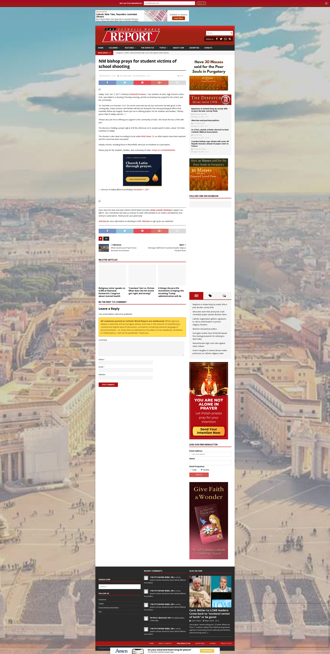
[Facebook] (216, 39)
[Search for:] (218, 33)
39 (208, 138)
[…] (207, 632)
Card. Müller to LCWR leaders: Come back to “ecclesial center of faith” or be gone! (209, 614)
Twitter (101, 603)
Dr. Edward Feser (199, 123)
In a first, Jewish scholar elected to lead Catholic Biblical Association (209, 130)
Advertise (194, 47)
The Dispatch (147, 47)
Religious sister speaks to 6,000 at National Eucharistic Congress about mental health (112, 292)
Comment (103, 340)
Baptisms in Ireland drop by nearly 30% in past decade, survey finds (209, 109)
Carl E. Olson (196, 620)
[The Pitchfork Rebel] (146, 578)
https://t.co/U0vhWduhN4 (163, 150)
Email (101, 367)
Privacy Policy (226, 643)
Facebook (102, 599)
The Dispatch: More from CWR (210, 100)
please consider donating (160, 210)
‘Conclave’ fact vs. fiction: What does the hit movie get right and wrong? (142, 291)
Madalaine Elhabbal (200, 114)
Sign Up (201, 3)
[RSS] (230, 39)
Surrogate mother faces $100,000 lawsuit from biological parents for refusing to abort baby (210, 336)
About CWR (178, 47)
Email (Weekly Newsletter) (109, 607)
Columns (113, 47)
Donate (208, 47)
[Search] (231, 33)
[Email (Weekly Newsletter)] (225, 39)
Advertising (200, 643)
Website (102, 374)
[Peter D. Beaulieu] (146, 619)
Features (129, 47)
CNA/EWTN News (137, 94)
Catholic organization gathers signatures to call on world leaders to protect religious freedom (209, 322)
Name (101, 359)
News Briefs (103, 53)
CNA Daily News (125, 76)
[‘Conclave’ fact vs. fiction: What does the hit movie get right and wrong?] (142, 275)
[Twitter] (221, 39)
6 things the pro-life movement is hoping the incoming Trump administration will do (171, 292)
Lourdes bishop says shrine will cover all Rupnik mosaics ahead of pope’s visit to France (210, 143)
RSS (100, 612)
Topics (162, 47)
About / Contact (165, 643)
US (106, 238)
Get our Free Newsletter (130, 3)
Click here (102, 221)
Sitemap (213, 643)
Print (181, 76)
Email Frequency (196, 466)
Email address (195, 451)
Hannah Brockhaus (199, 149)
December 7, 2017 (109, 76)
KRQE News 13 (147, 136)
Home (100, 47)
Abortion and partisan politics (205, 120)
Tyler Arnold (197, 135)
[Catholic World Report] (165, 43)
